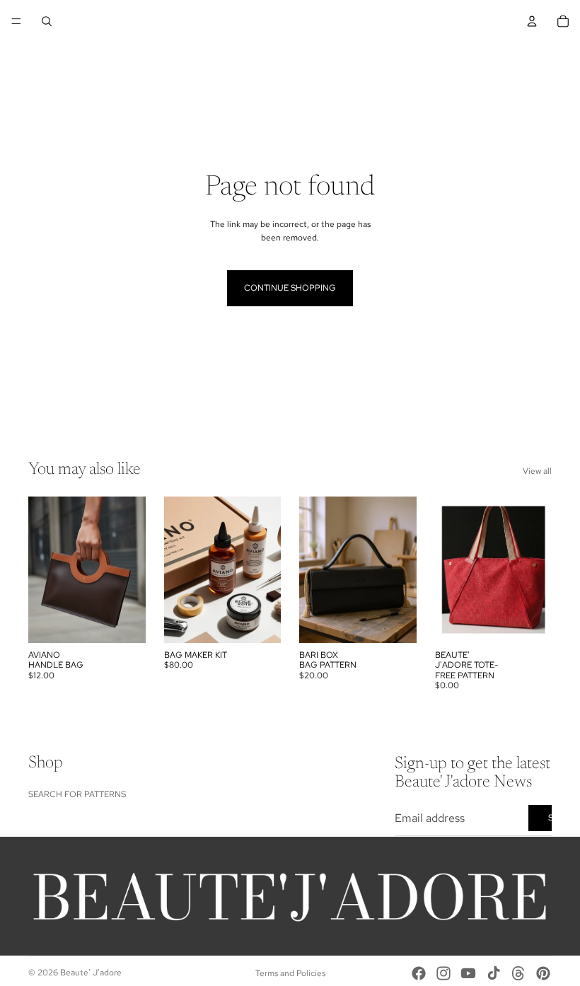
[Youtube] (468, 973)
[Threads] (518, 973)
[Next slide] (130, 569)
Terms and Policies (290, 973)
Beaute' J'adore (91, 972)
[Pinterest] (543, 973)
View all (537, 471)
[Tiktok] (493, 973)
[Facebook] (418, 973)
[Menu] (16, 21)
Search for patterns (77, 794)
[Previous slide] (43, 569)
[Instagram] (443, 973)
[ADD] (124, 621)
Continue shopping (290, 288)
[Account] (531, 21)
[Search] (46, 21)
